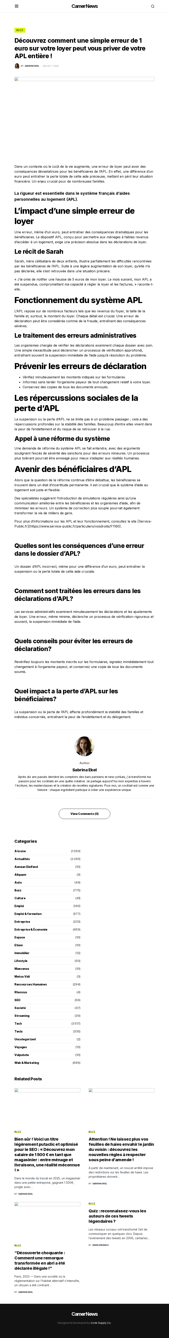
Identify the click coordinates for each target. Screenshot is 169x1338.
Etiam (18, 945)
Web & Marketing (26, 1062)
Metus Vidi (22, 976)
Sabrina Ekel (84, 769)
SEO (17, 1000)
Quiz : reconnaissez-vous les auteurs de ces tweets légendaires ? (117, 1216)
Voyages (20, 1047)
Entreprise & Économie (30, 929)
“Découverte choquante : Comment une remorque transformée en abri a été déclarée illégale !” (39, 1260)
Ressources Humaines (30, 984)
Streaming (21, 1015)
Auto (18, 882)
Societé (20, 1008)
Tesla (18, 1031)
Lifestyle (20, 961)
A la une (20, 851)
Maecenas (21, 968)
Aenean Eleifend (26, 866)
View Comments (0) (84, 813)
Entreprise (22, 921)
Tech (18, 1023)
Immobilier (21, 953)
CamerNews (85, 6)
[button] (16, 6)
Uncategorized (24, 1039)
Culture (20, 898)
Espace (19, 937)
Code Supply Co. (101, 1322)
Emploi (19, 906)
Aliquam (20, 874)
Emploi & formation (28, 914)
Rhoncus (20, 992)
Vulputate (21, 1055)
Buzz (19, 30)
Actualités (22, 859)
